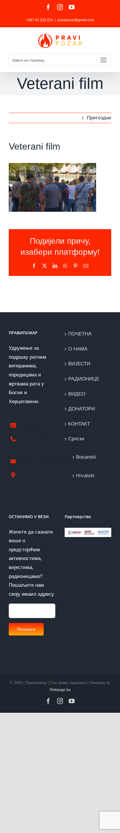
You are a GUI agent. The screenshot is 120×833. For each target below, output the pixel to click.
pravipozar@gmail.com (75, 20)
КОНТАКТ (79, 424)
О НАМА (77, 349)
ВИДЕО (76, 394)
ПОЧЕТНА (79, 334)
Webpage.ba (60, 689)
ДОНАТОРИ (81, 409)
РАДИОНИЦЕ (83, 379)
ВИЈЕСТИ (79, 364)
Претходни (99, 118)
